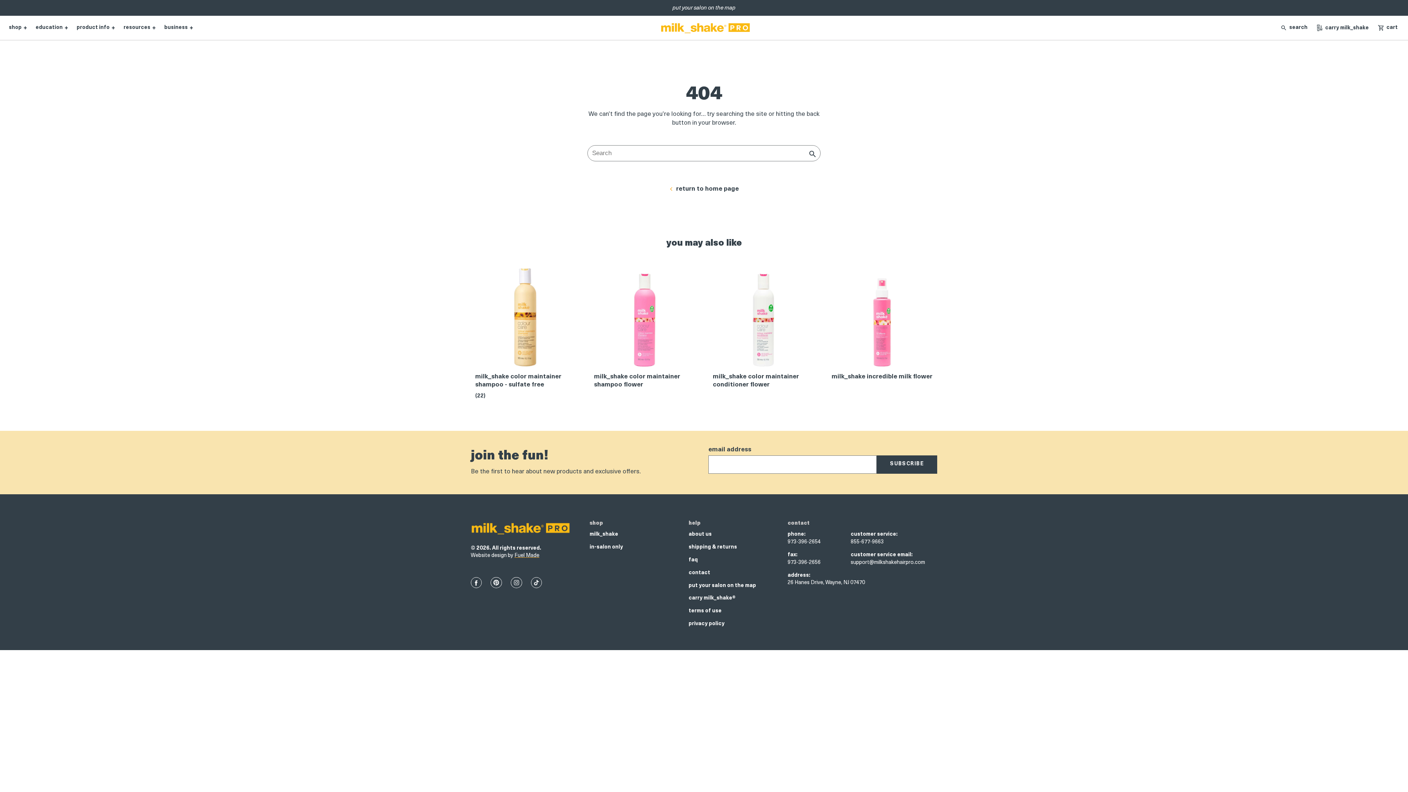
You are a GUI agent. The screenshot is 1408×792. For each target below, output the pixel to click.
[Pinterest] (496, 582)
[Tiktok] (536, 582)
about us (700, 534)
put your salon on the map (722, 585)
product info (93, 27)
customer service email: (882, 555)
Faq (693, 560)
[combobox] (704, 153)
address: (799, 575)
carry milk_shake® (712, 598)
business (176, 27)
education (49, 27)
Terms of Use (705, 611)
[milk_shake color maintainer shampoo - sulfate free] (525, 320)
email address (729, 450)
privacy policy (707, 624)
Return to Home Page (707, 189)
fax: (793, 555)
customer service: (874, 534)
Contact (699, 573)
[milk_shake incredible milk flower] (882, 320)
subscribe (907, 464)
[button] (1388, 28)
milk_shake (604, 534)
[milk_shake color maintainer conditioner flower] (763, 320)
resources (137, 27)
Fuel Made (526, 555)
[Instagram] (516, 582)
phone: (797, 534)
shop (15, 27)
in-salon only (606, 547)
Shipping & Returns (713, 547)
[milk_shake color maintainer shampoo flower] (644, 320)
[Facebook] (476, 582)
